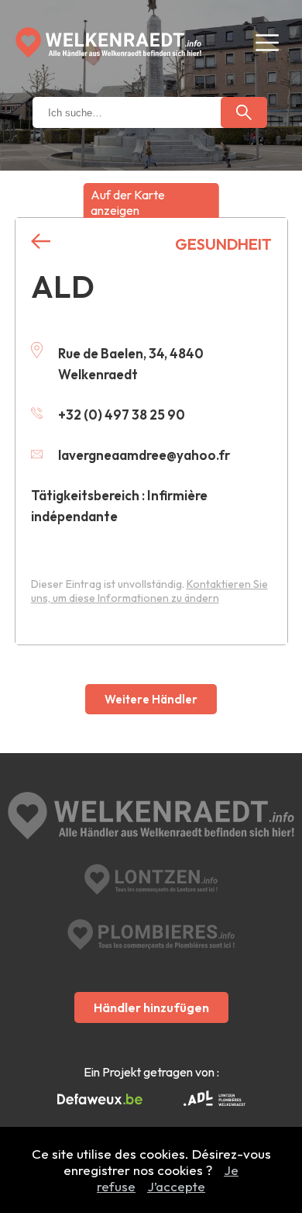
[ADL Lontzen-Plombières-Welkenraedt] (214, 1099)
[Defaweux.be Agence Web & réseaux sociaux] (99, 1100)
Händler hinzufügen (151, 1007)
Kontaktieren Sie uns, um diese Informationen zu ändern (149, 591)
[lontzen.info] (151, 879)
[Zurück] (40, 241)
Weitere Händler (151, 699)
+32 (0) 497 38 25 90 (121, 414)
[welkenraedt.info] (151, 817)
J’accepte (176, 1186)
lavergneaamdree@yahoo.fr (144, 455)
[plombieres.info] (151, 934)
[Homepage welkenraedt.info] (108, 42)
